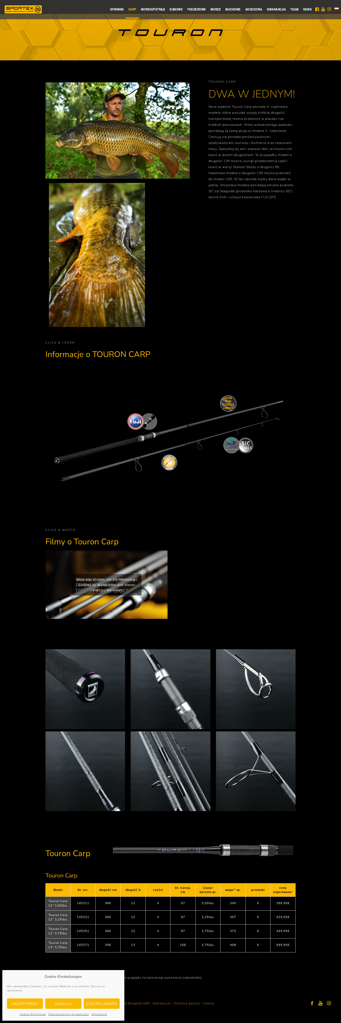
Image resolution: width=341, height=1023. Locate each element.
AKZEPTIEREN (25, 1003)
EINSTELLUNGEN (101, 1003)
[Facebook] (312, 1003)
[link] (85, 689)
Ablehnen (63, 1003)
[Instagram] (329, 1003)
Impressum (99, 1014)
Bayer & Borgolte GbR (132, 1003)
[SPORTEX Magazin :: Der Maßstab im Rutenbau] (23, 9)
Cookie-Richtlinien (33, 1014)
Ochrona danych (187, 1003)
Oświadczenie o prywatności (68, 1014)
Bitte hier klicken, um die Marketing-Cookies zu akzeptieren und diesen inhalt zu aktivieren (107, 584)
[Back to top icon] (319, 1013)
